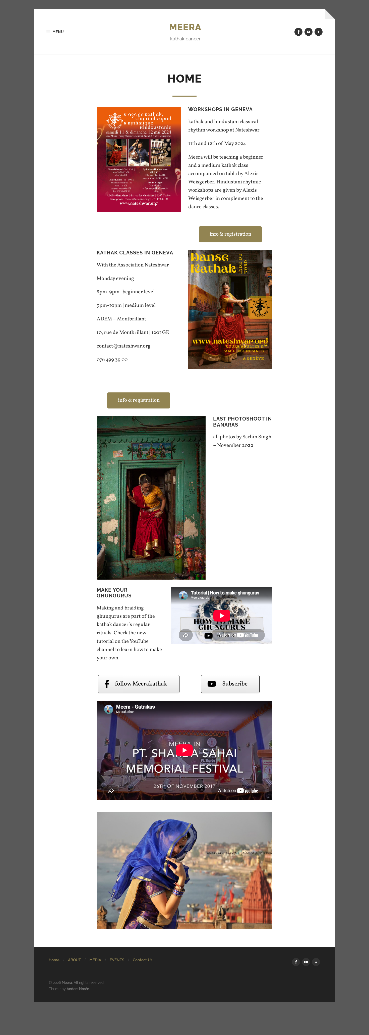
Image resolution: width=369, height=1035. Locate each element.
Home (54, 960)
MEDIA (95, 960)
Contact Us (142, 960)
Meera (185, 27)
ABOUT (74, 960)
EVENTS (117, 960)
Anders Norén (78, 989)
